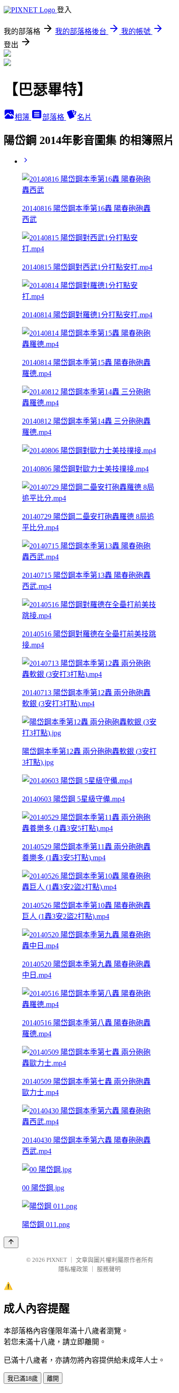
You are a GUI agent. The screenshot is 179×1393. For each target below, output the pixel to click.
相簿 (23, 117)
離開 (53, 1378)
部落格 (54, 117)
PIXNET (56, 1259)
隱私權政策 (73, 1269)
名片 (84, 117)
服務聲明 (109, 1269)
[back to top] (11, 1242)
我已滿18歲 (22, 1378)
